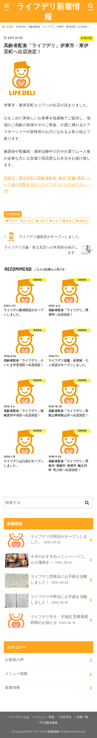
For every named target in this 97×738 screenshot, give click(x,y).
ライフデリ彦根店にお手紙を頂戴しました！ (59, 579)
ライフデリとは (19, 717)
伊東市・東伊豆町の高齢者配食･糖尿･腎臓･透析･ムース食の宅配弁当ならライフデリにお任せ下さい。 (47, 181)
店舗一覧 (82, 717)
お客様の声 (14, 660)
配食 (69, 221)
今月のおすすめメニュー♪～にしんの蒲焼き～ (58, 559)
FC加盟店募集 (49, 722)
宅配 (42, 221)
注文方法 (65, 717)
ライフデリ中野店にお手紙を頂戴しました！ (59, 599)
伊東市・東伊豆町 (20, 221)
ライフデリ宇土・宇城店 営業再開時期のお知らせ (59, 619)
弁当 (55, 221)
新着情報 (14, 214)
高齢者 (83, 221)
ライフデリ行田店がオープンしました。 (59, 539)
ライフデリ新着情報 (48, 11)
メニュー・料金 (44, 717)
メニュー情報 (16, 673)
